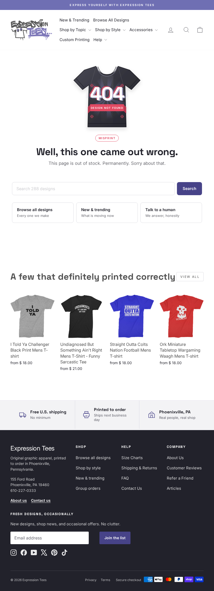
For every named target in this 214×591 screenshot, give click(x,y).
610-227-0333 (23, 490)
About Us (175, 457)
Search (189, 188)
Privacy (91, 580)
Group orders (88, 488)
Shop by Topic (73, 29)
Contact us (41, 500)
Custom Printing (75, 39)
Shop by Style (108, 29)
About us (18, 500)
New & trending (90, 478)
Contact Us (131, 488)
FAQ (125, 478)
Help (98, 39)
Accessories (141, 29)
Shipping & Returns (139, 467)
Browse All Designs (111, 20)
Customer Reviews (184, 467)
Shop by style (88, 467)
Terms (105, 580)
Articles (174, 488)
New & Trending (74, 20)
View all (190, 277)
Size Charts (132, 457)
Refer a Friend (180, 478)
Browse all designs (93, 457)
